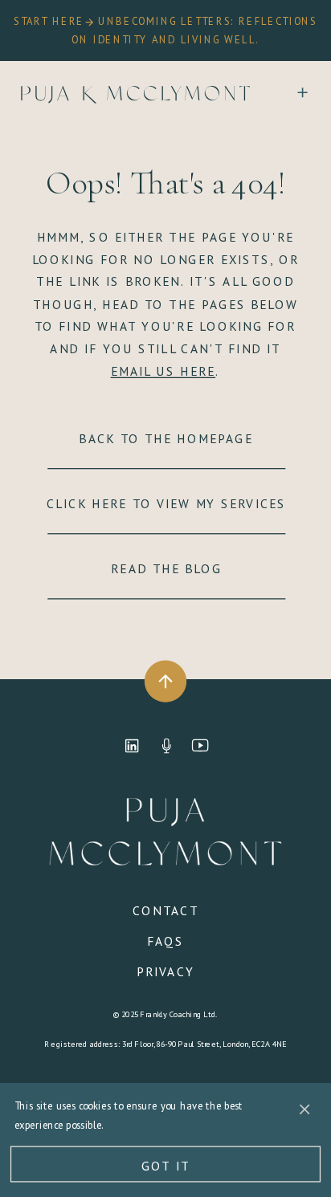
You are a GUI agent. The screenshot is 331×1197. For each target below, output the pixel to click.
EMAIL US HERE (163, 371)
